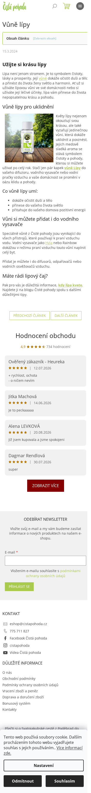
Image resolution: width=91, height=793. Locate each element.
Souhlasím (64, 781)
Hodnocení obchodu (46, 335)
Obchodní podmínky (18, 678)
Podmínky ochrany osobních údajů (30, 685)
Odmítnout (23, 781)
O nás (7, 672)
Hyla (48, 242)
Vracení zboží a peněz (20, 691)
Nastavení (44, 765)
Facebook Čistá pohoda (28, 638)
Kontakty (9, 709)
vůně (43, 78)
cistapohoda (20, 645)
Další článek (66, 315)
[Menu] (80, 6)
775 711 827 (19, 631)
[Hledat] (54, 6)
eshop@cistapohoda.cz (28, 623)
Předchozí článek (29, 315)
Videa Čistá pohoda (25, 652)
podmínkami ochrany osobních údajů (53, 573)
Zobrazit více (45, 485)
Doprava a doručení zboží (23, 697)
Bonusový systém (16, 703)
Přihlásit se (19, 586)
